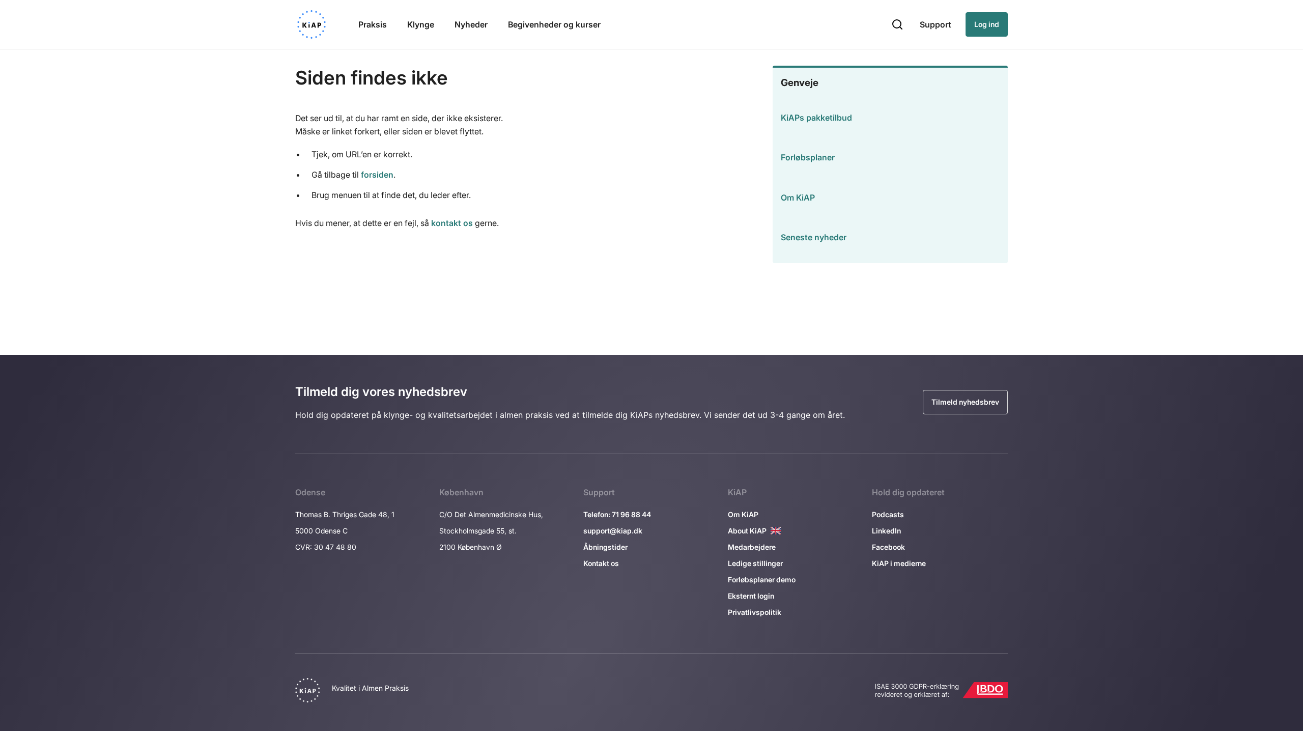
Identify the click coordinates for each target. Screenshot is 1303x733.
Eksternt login (751, 595)
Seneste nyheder (813, 237)
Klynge (420, 24)
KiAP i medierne (899, 563)
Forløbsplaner (808, 157)
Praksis (372, 24)
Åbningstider (605, 547)
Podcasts (888, 514)
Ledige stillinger (755, 563)
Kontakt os (601, 563)
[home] (311, 24)
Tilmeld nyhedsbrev (965, 402)
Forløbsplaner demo (762, 579)
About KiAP (747, 530)
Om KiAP (798, 197)
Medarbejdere (752, 547)
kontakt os (452, 223)
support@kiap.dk (612, 530)
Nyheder (471, 24)
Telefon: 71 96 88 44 (617, 514)
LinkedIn (886, 530)
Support (935, 24)
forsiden (377, 175)
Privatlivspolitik (754, 612)
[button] (897, 24)
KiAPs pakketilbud (816, 117)
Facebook (888, 547)
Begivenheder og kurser (554, 24)
